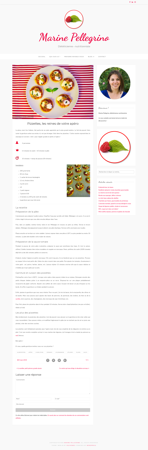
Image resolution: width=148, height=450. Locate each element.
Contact (102, 56)
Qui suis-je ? (54, 56)
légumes (70, 352)
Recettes (29, 117)
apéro (30, 352)
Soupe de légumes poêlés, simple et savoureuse (113, 206)
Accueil (41, 56)
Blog (90, 56)
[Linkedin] (132, 2)
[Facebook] (129, 2)
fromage (49, 352)
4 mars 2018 (23, 360)
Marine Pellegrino (74, 37)
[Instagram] (135, 2)
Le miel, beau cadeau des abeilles (108, 198)
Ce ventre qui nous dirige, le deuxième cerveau (73, 368)
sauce (85, 352)
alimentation (21, 352)
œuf (17, 335)
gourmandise (59, 352)
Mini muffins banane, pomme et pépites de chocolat (114, 212)
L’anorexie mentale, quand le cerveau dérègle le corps (114, 203)
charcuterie (39, 352)
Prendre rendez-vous (74, 56)
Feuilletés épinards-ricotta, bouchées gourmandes (113, 190)
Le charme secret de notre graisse (108, 193)
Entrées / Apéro (19, 117)
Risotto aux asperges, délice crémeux (109, 195)
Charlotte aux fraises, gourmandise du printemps (113, 201)
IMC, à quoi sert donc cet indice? (108, 209)
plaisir (78, 352)
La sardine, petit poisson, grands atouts (30, 368)
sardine (18, 299)
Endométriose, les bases (105, 187)
